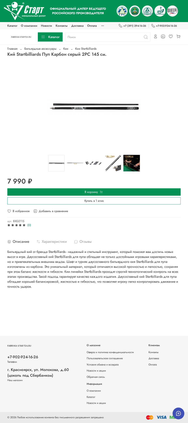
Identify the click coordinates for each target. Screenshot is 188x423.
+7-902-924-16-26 (166, 26)
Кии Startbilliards (85, 49)
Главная (12, 49)
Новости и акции (96, 370)
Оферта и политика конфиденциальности (110, 352)
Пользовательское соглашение (105, 358)
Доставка (77, 26)
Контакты (62, 26)
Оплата (92, 26)
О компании (29, 26)
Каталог (12, 26)
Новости (46, 26)
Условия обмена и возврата (103, 364)
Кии (65, 49)
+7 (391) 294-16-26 (134, 26)
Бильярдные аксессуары (40, 49)
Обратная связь (96, 377)
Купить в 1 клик (94, 201)
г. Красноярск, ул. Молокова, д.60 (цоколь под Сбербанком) (38, 372)
